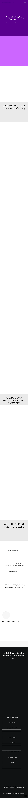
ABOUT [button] (12, 762)
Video (17, 604)
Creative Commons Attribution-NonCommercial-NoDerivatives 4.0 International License (14, 565)
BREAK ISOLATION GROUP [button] (12, 717)
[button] (14, 673)
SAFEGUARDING (12, 787)
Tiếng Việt (12, 604)
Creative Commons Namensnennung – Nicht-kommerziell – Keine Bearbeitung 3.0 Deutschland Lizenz (14, 585)
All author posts (7, 624)
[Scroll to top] (25, 795)
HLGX (22, 787)
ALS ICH (4, 601)
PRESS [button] (12, 767)
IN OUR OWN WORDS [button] (12, 757)
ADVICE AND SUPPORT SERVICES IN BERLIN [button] (12, 728)
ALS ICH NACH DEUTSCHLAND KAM (13, 601)
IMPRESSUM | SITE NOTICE (10, 786)
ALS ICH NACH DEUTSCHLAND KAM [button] (12, 752)
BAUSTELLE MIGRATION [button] (12, 732)
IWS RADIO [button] (12, 742)
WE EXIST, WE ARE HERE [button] (12, 746)
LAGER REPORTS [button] (12, 722)
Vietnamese (22, 604)
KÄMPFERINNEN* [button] (12, 737)
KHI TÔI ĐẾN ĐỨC (11, 22)
